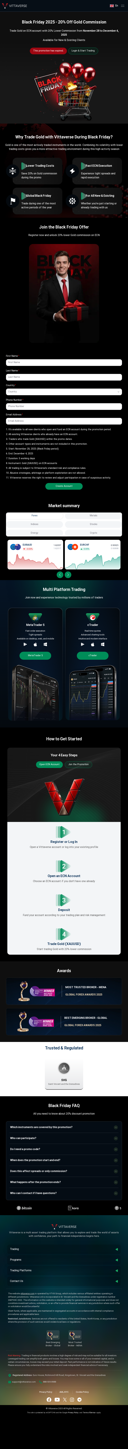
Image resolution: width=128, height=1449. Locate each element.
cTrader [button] (92, 655)
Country (10, 385)
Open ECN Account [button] (49, 764)
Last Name (12, 370)
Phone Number (14, 400)
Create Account (64, 486)
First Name (12, 356)
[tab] (34, 515)
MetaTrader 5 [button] (35, 655)
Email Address (14, 414)
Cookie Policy (82, 1392)
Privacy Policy (45, 1392)
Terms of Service (89, 1413)
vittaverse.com (27, 1293)
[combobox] (59, 392)
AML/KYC (64, 1392)
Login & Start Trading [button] (83, 50)
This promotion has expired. (48, 50)
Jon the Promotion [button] (78, 764)
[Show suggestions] (118, 392)
